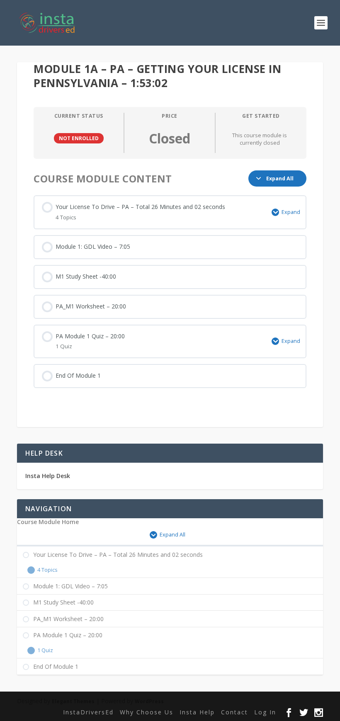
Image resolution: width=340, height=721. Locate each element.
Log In (265, 712)
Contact (234, 712)
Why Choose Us (146, 712)
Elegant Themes (73, 701)
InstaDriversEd (88, 712)
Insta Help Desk (47, 476)
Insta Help (197, 712)
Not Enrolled (79, 138)
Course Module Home (48, 522)
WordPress (149, 701)
